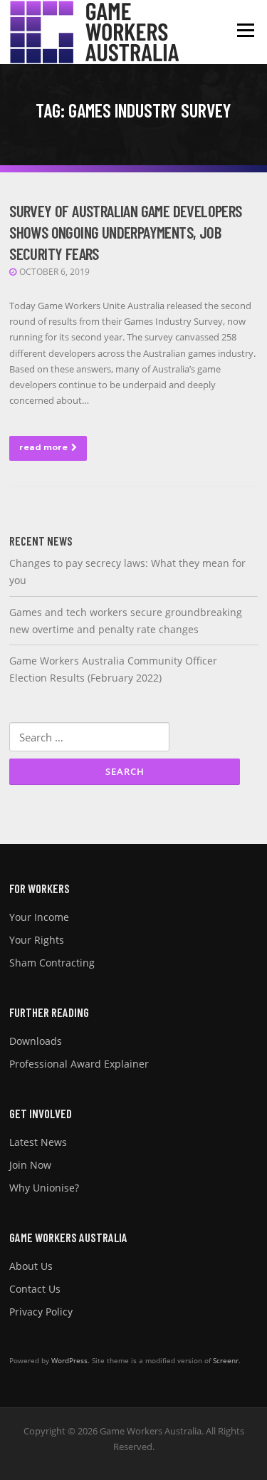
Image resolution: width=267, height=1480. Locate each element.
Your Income (39, 917)
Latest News (38, 1142)
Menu (245, 30)
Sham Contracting (52, 962)
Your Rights (36, 940)
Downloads (35, 1041)
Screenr (226, 1360)
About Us (31, 1266)
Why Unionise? (44, 1187)
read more (43, 447)
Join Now (30, 1165)
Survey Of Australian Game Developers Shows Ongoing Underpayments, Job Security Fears (125, 232)
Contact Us (35, 1289)
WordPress (69, 1360)
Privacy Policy (41, 1311)
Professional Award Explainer (79, 1063)
